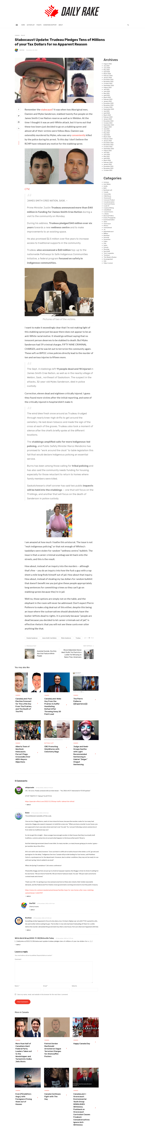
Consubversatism (109, 202)
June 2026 (107, 68)
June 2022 (107, 154)
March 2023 (107, 137)
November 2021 (108, 168)
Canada (17, 35)
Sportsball (107, 251)
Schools (106, 247)
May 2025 (107, 93)
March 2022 (107, 160)
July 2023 (106, 129)
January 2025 (108, 101)
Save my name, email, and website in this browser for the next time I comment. (42, 994)
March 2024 (107, 115)
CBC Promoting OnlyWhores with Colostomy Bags (51, 749)
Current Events (108, 212)
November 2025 (108, 81)
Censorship (107, 194)
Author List (31, 25)
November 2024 (108, 105)
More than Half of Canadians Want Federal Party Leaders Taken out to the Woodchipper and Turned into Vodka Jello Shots (23, 1053)
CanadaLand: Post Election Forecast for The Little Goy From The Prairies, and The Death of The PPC (23, 705)
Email (45, 986)
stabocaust (46, 109)
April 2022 (107, 158)
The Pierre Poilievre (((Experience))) (80, 701)
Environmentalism (109, 219)
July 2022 (106, 152)
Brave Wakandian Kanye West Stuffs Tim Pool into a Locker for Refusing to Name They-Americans (71, 653)
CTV (27, 189)
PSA (105, 243)
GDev (105, 221)
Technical (106, 255)
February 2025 (108, 99)
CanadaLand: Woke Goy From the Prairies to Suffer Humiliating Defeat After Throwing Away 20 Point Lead (52, 706)
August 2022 (108, 150)
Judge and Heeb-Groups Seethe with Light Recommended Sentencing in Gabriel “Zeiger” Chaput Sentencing (81, 755)
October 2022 (108, 146)
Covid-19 (106, 206)
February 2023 (108, 139)
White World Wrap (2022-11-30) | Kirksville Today (34, 938)
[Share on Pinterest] (19, 122)
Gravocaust (107, 223)
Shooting (106, 249)
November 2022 (108, 144)
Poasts (39, 25)
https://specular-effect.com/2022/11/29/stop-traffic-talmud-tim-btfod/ (49, 801)
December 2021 (108, 166)
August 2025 (108, 87)
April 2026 (107, 71)
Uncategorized (108, 259)
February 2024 (108, 117)
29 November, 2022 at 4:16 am (44, 787)
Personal (106, 237)
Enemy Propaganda (109, 217)
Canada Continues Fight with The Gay (52, 1096)
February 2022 (108, 162)
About (61, 25)
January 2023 (108, 140)
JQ (104, 229)
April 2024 (107, 113)
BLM (105, 188)
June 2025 (107, 91)
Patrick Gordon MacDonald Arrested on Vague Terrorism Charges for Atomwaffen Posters (52, 1050)
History (106, 225)
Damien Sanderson (32, 638)
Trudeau (78, 638)
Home (23, 25)
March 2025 (107, 97)
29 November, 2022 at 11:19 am (64, 938)
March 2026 (107, 73)
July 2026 (106, 66)
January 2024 (108, 119)
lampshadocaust (109, 231)
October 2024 (108, 107)
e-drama (106, 214)
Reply (29, 804)
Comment (18, 959)
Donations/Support (50, 25)
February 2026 (108, 75)
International (108, 227)
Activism (106, 182)
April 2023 (107, 135)
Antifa (105, 186)
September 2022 (109, 148)
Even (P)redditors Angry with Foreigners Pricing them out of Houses (23, 1099)
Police (23, 35)
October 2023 (108, 123)
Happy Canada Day (81, 1044)
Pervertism (107, 239)
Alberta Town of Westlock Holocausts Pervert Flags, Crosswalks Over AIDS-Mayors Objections (22, 754)
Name (17, 986)
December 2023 (108, 121)
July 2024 (106, 111)
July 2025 (106, 89)
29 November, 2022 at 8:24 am (40, 813)
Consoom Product (109, 200)
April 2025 (107, 95)
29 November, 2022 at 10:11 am (46, 903)
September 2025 (109, 85)
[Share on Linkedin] (19, 128)
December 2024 (108, 103)
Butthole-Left (49, 743)
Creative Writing (109, 208)
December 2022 (108, 142)
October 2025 (108, 83)
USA (105, 261)
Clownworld (107, 198)
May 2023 (107, 133)
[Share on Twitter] (19, 116)
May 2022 (107, 156)
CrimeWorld (107, 210)
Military (106, 233)
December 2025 (108, 79)
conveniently (78, 135)
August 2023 (108, 127)
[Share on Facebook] (19, 109)
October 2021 (108, 170)
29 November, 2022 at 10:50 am (42, 918)
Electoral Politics (109, 216)
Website (74, 986)
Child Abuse (107, 196)
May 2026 (107, 69)
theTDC (21, 50)
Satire (105, 245)
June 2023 (107, 131)
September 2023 (109, 125)
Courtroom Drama (109, 204)
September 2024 (109, 109)
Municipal (106, 235)
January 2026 (108, 77)
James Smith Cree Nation (49, 638)
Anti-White (107, 184)
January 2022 (108, 164)
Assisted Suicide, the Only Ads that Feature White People (46, 653)
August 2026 (108, 64)
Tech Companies (109, 253)
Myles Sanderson (66, 638)
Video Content (108, 263)
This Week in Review (110, 257)
